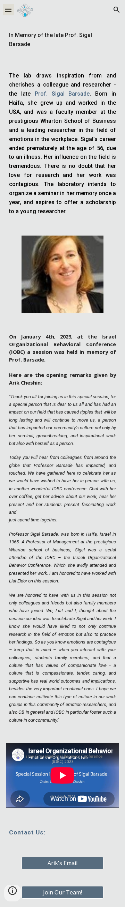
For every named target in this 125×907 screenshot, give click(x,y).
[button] (8, 9)
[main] (62, 40)
